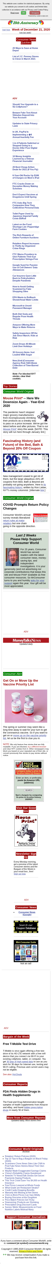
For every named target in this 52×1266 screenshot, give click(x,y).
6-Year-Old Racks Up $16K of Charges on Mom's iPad (26, 176)
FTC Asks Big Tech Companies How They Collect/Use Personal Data (26, 205)
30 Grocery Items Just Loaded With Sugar (24, 353)
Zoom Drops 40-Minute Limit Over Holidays (24, 345)
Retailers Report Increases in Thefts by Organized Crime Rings (26, 246)
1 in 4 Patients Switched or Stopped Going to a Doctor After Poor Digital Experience (26, 147)
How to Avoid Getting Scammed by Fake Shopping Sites (23, 289)
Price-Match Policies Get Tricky (19, 1200)
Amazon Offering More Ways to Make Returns (24, 326)
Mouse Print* (10, 429)
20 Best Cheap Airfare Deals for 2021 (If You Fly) (25, 168)
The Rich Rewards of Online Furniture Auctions (26, 236)
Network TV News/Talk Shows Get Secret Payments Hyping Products (24, 1176)
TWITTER (6, 30)
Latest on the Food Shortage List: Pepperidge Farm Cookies (26, 226)
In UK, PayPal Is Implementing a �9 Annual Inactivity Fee (23, 134)
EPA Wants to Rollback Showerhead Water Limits (25, 298)
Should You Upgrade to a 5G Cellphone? (25, 105)
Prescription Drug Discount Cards (21, 1205)
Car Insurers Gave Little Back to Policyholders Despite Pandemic (24, 278)
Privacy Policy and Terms (31, 1251)
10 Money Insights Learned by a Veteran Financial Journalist (23, 158)
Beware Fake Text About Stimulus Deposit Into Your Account (25, 115)
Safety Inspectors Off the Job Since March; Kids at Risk (25, 335)
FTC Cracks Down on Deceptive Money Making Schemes (25, 186)
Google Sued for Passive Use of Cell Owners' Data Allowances (25, 267)
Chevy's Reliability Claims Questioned (23, 1173)
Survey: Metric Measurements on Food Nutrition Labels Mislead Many (23, 1208)
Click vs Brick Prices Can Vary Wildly (22, 1195)
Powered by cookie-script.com (38, 16)
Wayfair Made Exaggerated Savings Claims (25, 1171)
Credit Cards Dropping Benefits (20, 1190)
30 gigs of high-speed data (20, 1061)
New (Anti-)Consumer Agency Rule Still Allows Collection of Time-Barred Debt (25, 364)
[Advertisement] (29, 80)
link (42, 490)
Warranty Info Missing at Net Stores (21, 1192)
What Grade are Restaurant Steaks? (22, 1188)
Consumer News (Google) (27, 913)
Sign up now (19, 874)
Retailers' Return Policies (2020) (20, 1156)
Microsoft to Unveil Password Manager (22, 307)
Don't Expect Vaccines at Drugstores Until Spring (25, 195)
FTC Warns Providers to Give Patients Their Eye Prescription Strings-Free (25, 256)
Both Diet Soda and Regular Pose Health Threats (23, 316)
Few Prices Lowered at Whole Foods (22, 1185)
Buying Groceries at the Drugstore (21, 1197)
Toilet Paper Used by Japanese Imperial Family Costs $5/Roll (25, 216)
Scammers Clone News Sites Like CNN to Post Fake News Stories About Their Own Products (25, 1166)
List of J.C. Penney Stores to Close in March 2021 (26, 57)
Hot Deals (17, 1074)
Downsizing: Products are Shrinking (22, 1202)
